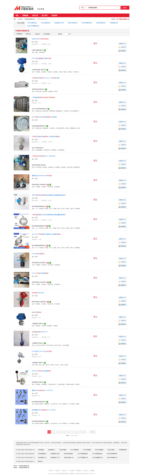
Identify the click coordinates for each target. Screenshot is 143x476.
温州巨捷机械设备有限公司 (39, 206)
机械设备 (25, 15)
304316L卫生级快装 (41, 371)
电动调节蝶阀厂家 (68, 457)
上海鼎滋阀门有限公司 (37, 362)
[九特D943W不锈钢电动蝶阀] (21, 45)
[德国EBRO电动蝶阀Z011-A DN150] (21, 397)
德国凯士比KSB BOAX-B (42, 175)
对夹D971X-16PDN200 (43, 156)
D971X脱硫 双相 (41, 58)
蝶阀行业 (40, 461)
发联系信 (123, 47)
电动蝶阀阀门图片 (55, 454)
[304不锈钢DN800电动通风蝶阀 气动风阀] (21, 123)
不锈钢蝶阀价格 (114, 23)
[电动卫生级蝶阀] (21, 319)
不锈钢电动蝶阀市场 (29, 19)
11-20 (71, 435)
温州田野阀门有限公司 (37, 382)
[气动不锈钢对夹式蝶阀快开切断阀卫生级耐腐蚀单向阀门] (21, 201)
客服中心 (64, 470)
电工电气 (45, 15)
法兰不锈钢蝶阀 (74, 450)
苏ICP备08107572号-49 (88, 473)
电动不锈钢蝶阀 (99, 450)
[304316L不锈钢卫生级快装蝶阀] (21, 377)
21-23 (75, 435)
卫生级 (36, 312)
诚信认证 (28, 34)
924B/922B (38, 293)
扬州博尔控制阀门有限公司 (39, 165)
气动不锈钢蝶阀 (87, 450)
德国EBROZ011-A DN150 (42, 390)
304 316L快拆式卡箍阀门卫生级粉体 (46, 234)
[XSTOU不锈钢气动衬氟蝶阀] (21, 280)
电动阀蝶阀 (41, 450)
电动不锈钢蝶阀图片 (112, 454)
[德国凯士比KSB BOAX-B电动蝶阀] (21, 182)
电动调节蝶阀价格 (100, 23)
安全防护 (54, 15)
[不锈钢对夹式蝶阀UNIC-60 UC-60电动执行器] (21, 84)
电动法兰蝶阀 (110, 450)
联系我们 (57, 470)
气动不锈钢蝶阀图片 (97, 454)
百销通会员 (19, 34)
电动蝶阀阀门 (51, 450)
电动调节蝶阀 (62, 450)
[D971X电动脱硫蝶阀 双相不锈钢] (21, 65)
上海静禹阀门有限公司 (37, 323)
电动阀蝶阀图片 (42, 454)
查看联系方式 (122, 44)
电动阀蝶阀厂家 (42, 457)
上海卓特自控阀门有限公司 (39, 70)
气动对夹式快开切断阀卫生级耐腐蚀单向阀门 (49, 195)
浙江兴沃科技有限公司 (37, 148)
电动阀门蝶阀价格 (72, 23)
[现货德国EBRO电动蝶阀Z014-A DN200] (21, 416)
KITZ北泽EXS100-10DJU (42, 351)
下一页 (92, 432)
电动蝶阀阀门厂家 (55, 457)
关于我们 (50, 470)
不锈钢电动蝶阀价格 (24, 466)
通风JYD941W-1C (40, 332)
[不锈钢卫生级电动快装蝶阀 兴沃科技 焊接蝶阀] (21, 143)
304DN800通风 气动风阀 (44, 117)
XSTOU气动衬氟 (40, 273)
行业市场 (40, 9)
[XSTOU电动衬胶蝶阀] (21, 260)
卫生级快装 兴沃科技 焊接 (46, 136)
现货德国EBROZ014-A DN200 (44, 410)
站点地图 (71, 470)
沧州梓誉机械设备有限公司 (39, 126)
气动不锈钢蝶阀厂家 (97, 457)
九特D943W (40, 39)
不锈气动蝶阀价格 (32, 23)
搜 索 (125, 8)
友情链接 (92, 470)
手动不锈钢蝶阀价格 (86, 23)
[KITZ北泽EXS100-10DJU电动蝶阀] (21, 358)
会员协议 (85, 470)
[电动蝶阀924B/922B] (21, 299)
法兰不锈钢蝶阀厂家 (82, 457)
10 (84, 432)
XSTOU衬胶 (38, 254)
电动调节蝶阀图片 (68, 454)
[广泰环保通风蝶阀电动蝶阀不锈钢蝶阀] (21, 104)
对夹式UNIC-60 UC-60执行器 (45, 78)
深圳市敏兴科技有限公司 (38, 89)
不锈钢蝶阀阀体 (123, 450)
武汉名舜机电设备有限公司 (39, 402)
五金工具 (35, 15)
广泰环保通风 (43, 97)
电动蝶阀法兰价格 (59, 23)
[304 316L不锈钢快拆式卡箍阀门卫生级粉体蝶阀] (21, 240)
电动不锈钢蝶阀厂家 (112, 457)
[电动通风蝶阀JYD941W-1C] (21, 338)
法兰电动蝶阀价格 (45, 23)
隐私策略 (78, 470)
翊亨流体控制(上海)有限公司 (39, 184)
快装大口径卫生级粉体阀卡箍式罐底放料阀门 (49, 215)
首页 (17, 15)
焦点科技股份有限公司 (63, 473)
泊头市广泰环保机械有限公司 (39, 109)
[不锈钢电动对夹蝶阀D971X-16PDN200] (21, 162)
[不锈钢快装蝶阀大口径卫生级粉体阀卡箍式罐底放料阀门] (21, 221)
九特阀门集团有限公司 (37, 50)
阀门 (36, 42)
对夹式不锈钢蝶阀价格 (33, 26)
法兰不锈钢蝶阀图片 (82, 454)
